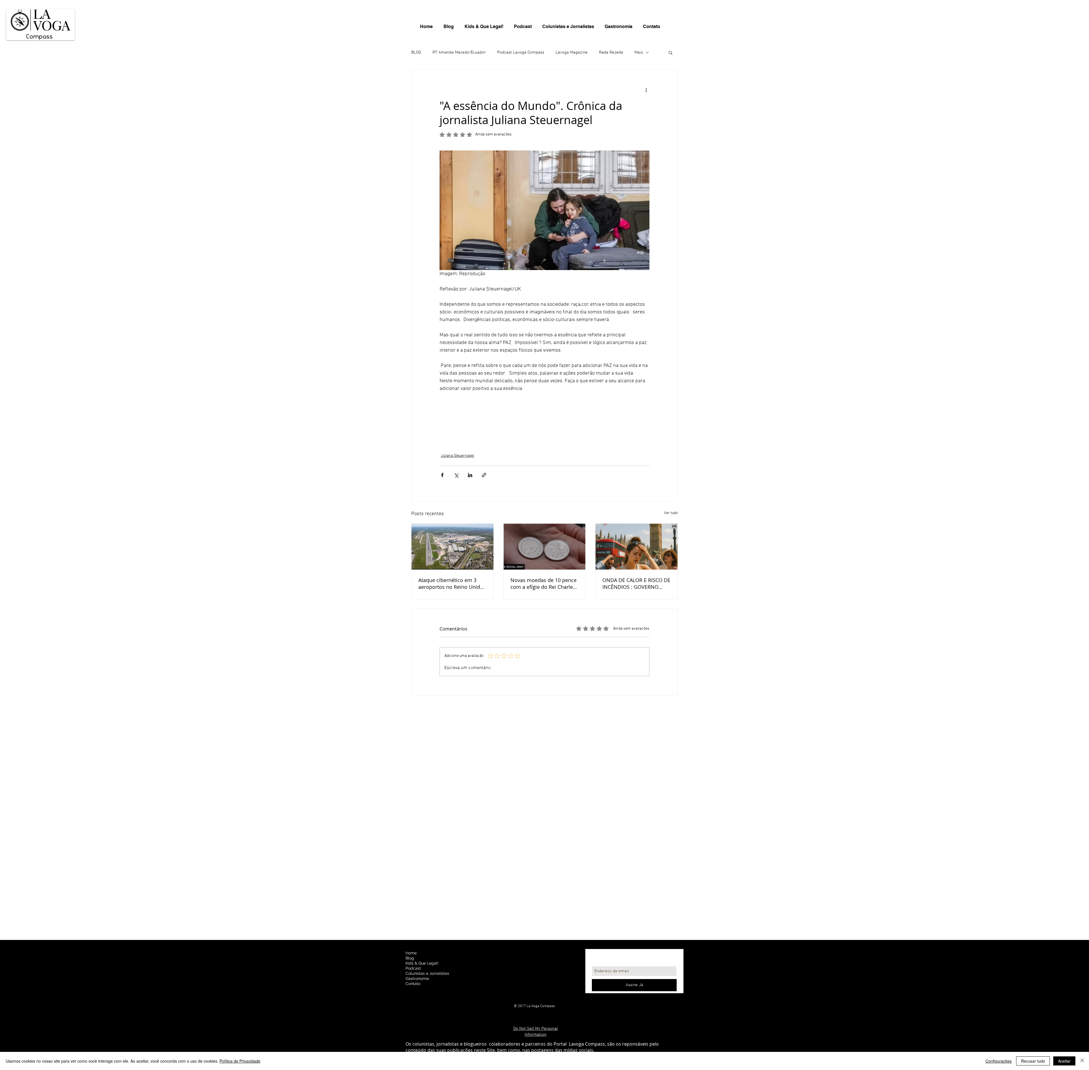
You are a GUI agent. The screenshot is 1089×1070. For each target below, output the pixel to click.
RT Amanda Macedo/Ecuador (459, 52)
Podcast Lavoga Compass (520, 52)
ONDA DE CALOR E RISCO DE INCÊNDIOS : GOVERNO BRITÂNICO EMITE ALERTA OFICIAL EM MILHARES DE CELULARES (636, 583)
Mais (638, 52)
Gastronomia (417, 978)
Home (411, 953)
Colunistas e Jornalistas (427, 973)
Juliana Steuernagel (457, 455)
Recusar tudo (1033, 1061)
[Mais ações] (646, 90)
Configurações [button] (998, 1061)
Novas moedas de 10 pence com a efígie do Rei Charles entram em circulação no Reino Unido (543, 583)
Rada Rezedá (611, 52)
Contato (413, 983)
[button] (670, 52)
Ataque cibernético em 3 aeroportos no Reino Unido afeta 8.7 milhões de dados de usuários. (450, 583)
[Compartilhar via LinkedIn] (470, 475)
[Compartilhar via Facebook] (442, 475)
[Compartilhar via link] (484, 475)
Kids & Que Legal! (422, 963)
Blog (410, 958)
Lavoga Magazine (572, 52)
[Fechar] (1082, 1060)
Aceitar (1064, 1061)
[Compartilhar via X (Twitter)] (456, 475)
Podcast (413, 968)
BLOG (416, 52)
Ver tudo (671, 513)
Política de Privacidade (240, 1061)
